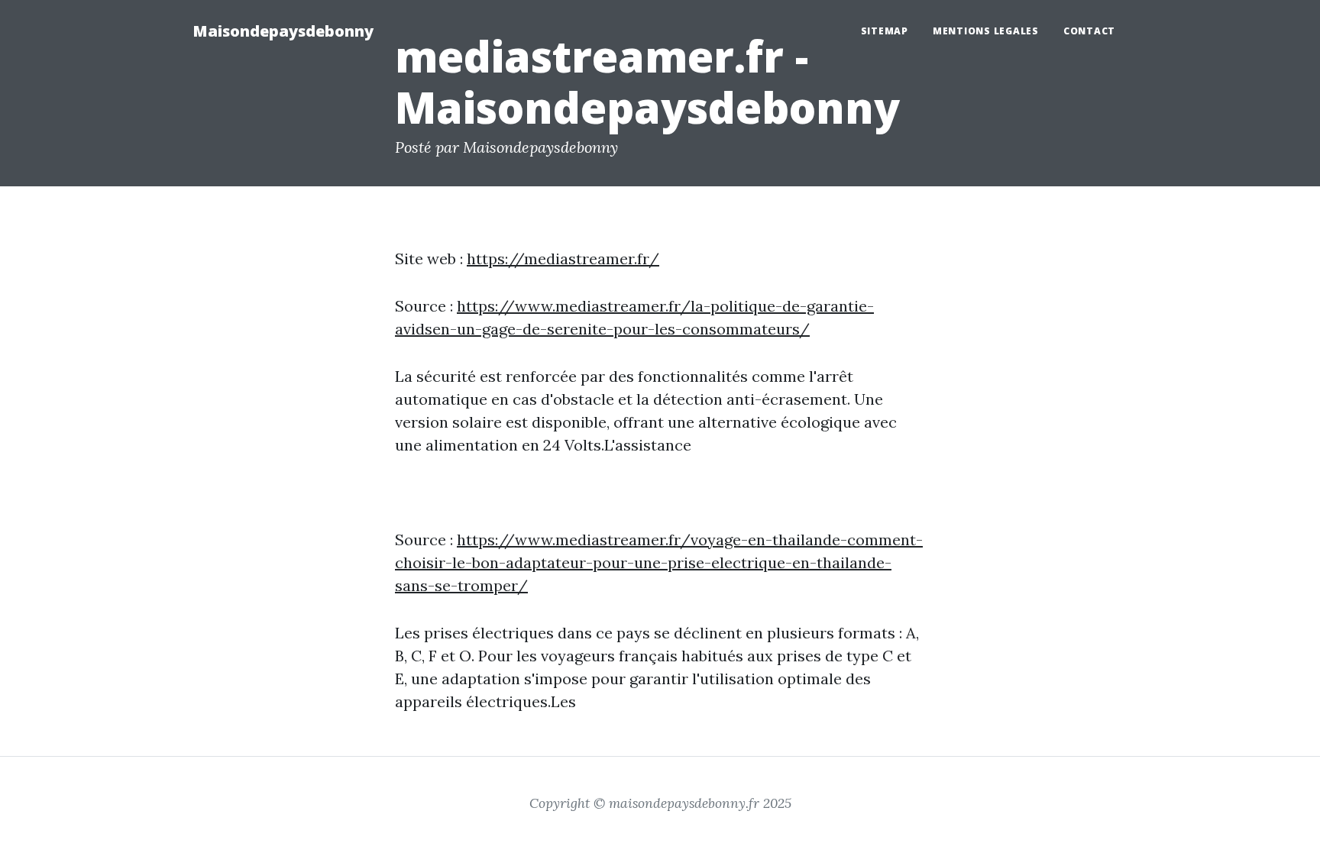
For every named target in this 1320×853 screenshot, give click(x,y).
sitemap (884, 30)
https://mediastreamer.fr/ (563, 258)
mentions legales (986, 30)
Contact (1089, 30)
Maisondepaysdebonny (283, 31)
